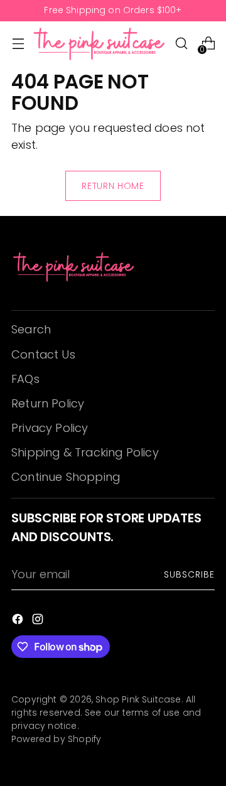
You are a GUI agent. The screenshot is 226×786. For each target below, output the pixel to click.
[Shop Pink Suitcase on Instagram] (38, 621)
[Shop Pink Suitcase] (99, 43)
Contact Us (43, 354)
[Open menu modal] (18, 44)
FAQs (25, 379)
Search (31, 329)
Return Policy (47, 403)
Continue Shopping (65, 477)
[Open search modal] (181, 44)
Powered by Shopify (56, 739)
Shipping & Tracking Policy (85, 452)
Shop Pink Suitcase (138, 699)
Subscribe (189, 574)
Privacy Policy (50, 428)
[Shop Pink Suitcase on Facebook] (18, 621)
